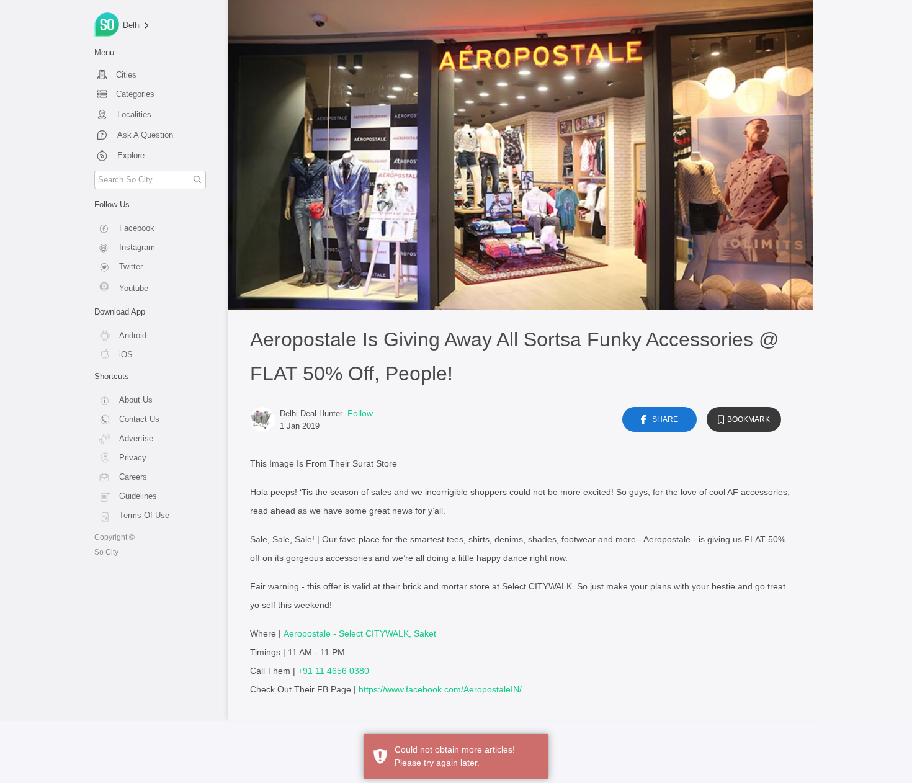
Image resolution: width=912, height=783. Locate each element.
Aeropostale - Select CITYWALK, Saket (360, 633)
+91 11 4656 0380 (333, 671)
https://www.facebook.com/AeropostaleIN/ (440, 689)
